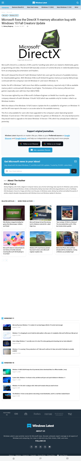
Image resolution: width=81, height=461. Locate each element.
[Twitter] (45, 446)
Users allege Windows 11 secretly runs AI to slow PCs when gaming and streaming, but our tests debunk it (42, 341)
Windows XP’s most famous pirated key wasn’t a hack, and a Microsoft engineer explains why (40, 250)
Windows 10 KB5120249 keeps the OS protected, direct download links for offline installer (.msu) (39, 369)
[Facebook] (31, 446)
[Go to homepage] (13, 458)
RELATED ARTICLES (8, 201)
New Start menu (32, 7)
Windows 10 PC (14, 15)
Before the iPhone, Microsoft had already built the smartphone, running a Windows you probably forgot (66, 250)
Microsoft (5, 15)
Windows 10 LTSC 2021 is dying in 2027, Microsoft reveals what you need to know (35, 385)
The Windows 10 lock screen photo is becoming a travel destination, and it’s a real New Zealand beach (41, 393)
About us (11, 455)
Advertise (18, 455)
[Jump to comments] (40, 458)
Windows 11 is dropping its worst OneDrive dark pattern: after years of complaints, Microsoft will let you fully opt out (45, 333)
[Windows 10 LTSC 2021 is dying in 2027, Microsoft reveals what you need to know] (7, 388)
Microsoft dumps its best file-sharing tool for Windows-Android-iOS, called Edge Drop (40, 224)
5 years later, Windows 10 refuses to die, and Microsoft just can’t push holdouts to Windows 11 (38, 377)
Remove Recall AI (18, 7)
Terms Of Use (41, 455)
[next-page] (6, 260)
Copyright (33, 455)
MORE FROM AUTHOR (25, 201)
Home (3, 12)
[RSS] (40, 446)
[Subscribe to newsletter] (67, 458)
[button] (77, 3)
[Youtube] (49, 446)
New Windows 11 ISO (64, 7)
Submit (74, 171)
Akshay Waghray (8, 26)
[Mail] (36, 446)
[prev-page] (3, 260)
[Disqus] (40, 291)
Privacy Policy (51, 455)
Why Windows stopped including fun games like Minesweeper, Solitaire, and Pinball (13, 224)
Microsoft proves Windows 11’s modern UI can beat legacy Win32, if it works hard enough (37, 325)
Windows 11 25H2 (47, 7)
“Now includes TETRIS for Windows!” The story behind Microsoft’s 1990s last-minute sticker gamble (66, 224)
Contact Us (26, 455)
